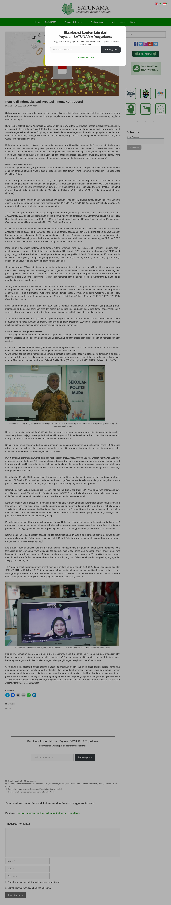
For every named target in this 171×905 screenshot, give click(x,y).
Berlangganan (111, 49)
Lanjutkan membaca (85, 57)
